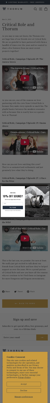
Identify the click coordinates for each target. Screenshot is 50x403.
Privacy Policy (24, 377)
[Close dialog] (48, 187)
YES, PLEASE (13, 207)
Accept (24, 384)
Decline (23, 390)
